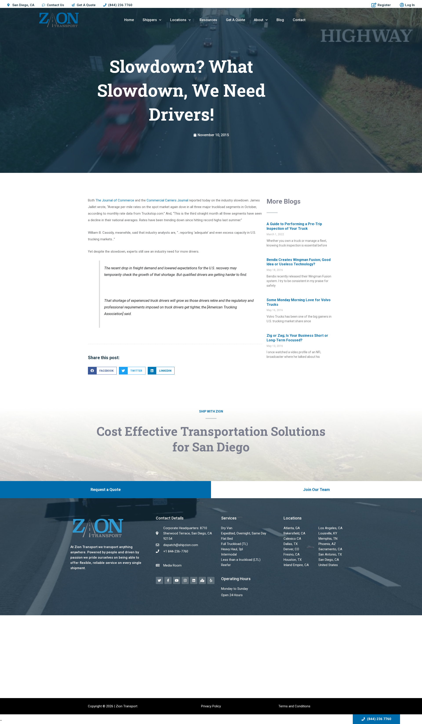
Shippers (150, 20)
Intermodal (229, 554)
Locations (178, 20)
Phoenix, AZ (327, 544)
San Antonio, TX (330, 554)
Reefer (226, 565)
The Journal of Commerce (114, 200)
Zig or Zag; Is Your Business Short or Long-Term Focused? (297, 337)
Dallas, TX (291, 544)
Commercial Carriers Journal (167, 200)
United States (328, 565)
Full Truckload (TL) (234, 544)
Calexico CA (292, 539)
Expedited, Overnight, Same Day (243, 533)
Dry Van (226, 528)
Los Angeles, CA (330, 528)
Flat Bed (227, 539)
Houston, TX (293, 560)
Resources (208, 20)
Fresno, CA (292, 554)
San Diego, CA (328, 560)
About (258, 20)
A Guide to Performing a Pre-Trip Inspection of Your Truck (294, 226)
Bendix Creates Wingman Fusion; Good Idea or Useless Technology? (299, 262)
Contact (299, 20)
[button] (102, 371)
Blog (280, 20)
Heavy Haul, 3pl (232, 549)
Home (129, 20)
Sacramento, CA (330, 549)
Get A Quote (235, 20)
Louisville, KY (327, 533)
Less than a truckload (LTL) (240, 560)
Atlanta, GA (292, 528)
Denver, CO (291, 549)
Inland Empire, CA (296, 565)
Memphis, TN (327, 539)
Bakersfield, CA (294, 533)
